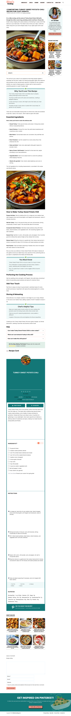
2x (40, 443)
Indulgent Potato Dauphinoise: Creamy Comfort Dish (26, 630)
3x (42, 443)
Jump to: (10, 73)
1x (38, 443)
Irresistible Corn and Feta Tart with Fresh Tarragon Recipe (26, 647)
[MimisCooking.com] (10, 2)
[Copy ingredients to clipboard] (16, 443)
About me (58, 2)
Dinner (36, 2)
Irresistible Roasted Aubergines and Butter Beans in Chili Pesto (39, 630)
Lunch (31, 2)
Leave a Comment (26, 13)
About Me (51, 713)
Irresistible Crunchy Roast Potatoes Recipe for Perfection (12, 630)
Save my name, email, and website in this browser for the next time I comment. (26, 685)
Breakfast (24, 2)
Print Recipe (17, 405)
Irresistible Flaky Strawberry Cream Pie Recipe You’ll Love (39, 647)
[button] (63, 2)
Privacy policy (46, 713)
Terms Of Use (56, 713)
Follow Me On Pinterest (55, 34)
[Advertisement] (25, 381)
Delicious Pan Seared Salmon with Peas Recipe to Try (12, 647)
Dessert (42, 2)
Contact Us (50, 2)
